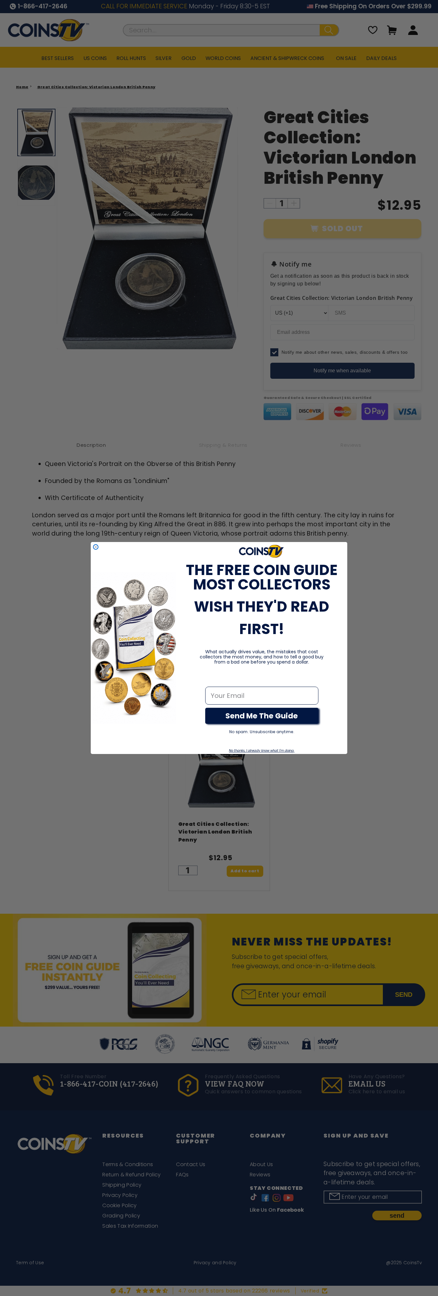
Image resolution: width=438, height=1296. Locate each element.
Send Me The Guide (261, 716)
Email (214, 679)
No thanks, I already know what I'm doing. (261, 750)
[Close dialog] (95, 547)
